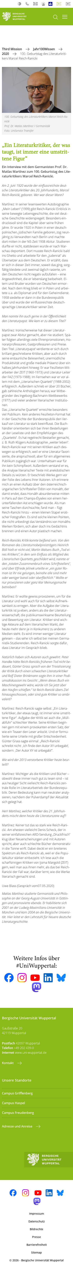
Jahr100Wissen (44, 49)
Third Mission (12, 49)
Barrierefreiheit (36, 1245)
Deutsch (60, 4)
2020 (6, 54)
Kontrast (20, 4)
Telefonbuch (28, 4)
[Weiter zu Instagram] (22, 977)
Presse (36, 1237)
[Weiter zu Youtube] (35, 977)
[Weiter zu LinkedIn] (48, 977)
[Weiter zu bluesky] (61, 978)
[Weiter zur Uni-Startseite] (18, 16)
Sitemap (36, 1252)
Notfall (43, 4)
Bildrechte (36, 1229)
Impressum (36, 1213)
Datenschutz (36, 1221)
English (69, 4)
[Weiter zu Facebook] (9, 977)
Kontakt (8, 1063)
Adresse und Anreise (17, 1126)
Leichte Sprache (51, 4)
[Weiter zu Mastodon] (36, 987)
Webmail (35, 4)
